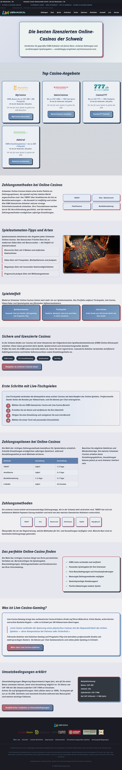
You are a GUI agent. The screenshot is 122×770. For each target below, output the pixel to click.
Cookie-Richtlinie (36, 740)
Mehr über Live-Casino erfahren (25, 647)
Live (109, 12)
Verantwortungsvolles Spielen (78, 740)
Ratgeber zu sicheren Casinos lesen (21, 366)
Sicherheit (67, 12)
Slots (52, 12)
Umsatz (116, 12)
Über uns (16, 740)
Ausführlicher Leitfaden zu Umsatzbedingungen (27, 707)
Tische (76, 12)
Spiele (59, 12)
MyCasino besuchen (21, 116)
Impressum (49, 740)
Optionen (84, 12)
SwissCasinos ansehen (61, 114)
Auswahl (102, 12)
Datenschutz (60, 740)
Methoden (93, 12)
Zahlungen (44, 12)
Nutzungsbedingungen (100, 740)
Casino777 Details (101, 114)
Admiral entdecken (20, 161)
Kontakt (25, 740)
